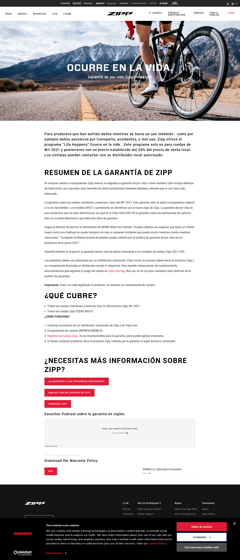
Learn (67, 14)
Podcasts (128, 514)
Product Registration (176, 14)
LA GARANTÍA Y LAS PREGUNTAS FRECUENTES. (76, 381)
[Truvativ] (88, 3)
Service (199, 13)
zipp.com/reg (116, 271)
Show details (54, 553)
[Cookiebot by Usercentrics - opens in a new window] (22, 553)
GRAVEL (22, 14)
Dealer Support (145, 514)
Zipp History (208, 514)
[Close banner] (234, 523)
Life (54, 14)
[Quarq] (112, 3)
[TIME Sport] (124, 3)
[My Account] (227, 4)
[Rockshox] (77, 3)
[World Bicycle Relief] (175, 3)
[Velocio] (153, 3)
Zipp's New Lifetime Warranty (68, 455)
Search (157, 13)
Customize (199, 536)
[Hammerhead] (139, 3)
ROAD (8, 14)
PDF (50, 471)
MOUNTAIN (39, 14)
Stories (126, 509)
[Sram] (65, 3)
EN (236, 4)
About (205, 509)
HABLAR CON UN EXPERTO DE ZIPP (69, 392)
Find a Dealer (214, 14)
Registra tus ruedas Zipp (62, 336)
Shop (231, 13)
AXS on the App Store (186, 509)
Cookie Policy (157, 543)
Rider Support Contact (149, 509)
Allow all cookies (201, 526)
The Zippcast (49, 455)
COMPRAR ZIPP (57, 404)
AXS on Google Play (185, 514)
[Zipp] (100, 3)
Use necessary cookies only (202, 547)
